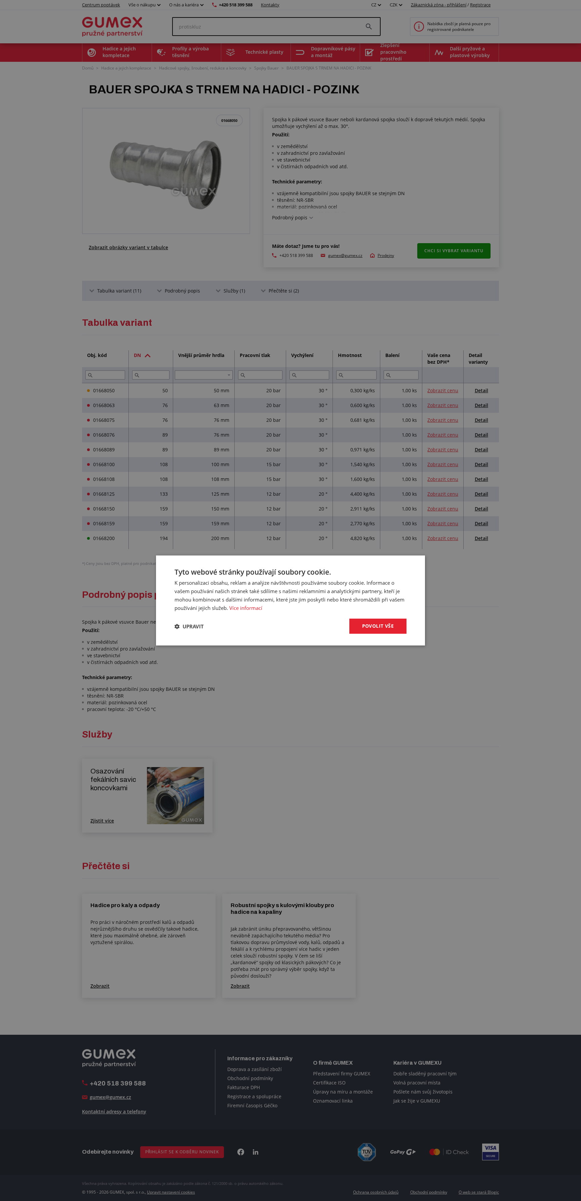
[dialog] (290, 600)
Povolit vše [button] (378, 626)
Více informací (245, 608)
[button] (189, 626)
